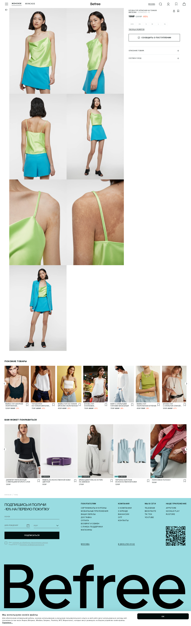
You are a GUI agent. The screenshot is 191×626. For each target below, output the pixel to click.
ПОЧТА (7, 517)
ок (163, 616)
